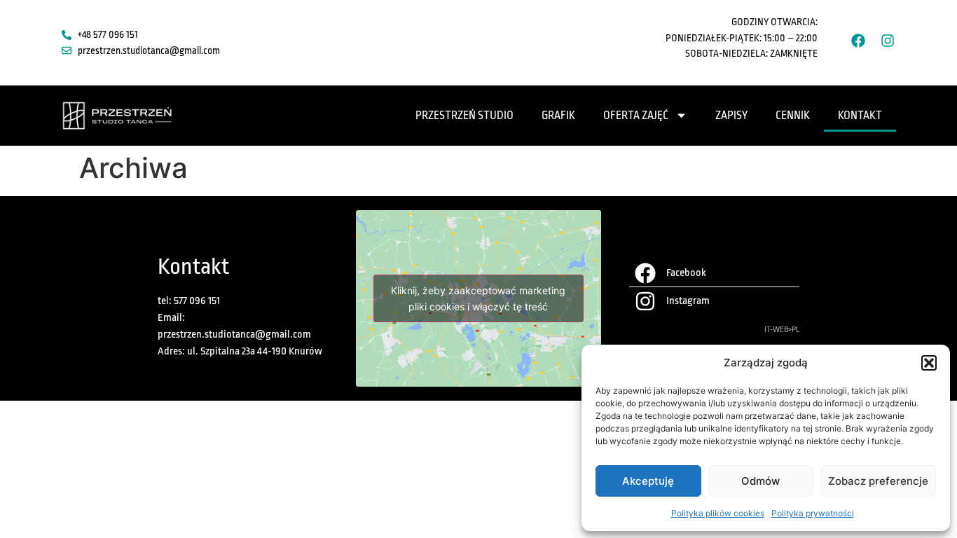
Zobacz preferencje (878, 481)
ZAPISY (731, 115)
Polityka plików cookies (717, 513)
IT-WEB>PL (781, 329)
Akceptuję (648, 481)
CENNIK (793, 115)
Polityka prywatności (812, 513)
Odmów (760, 481)
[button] (929, 363)
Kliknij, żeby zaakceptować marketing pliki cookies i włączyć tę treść (478, 298)
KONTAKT (860, 115)
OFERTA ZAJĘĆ (635, 115)
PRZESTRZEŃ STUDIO (464, 115)
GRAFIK (558, 115)
